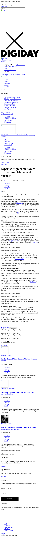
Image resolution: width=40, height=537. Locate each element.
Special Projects (9, 117)
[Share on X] (6, 328)
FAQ (5, 68)
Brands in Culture (9, 104)
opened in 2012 (19, 259)
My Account (4, 114)
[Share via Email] (8, 328)
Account (3, 476)
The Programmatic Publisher (12, 97)
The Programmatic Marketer (12, 99)
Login (9, 60)
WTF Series (8, 120)
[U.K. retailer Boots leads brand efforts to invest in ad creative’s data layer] (4, 387)
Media (6, 140)
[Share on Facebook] (3, 328)
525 (18, 213)
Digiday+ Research (10, 118)
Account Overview (10, 70)
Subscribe (4, 60)
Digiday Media (8, 530)
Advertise (7, 525)
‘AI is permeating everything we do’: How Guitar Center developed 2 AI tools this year (18, 428)
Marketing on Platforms (11, 100)
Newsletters (7, 122)
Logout (6, 71)
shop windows (13, 241)
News (2, 75)
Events (18, 75)
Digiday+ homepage (10, 66)
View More (4, 345)
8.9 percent (19, 203)
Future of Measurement (7, 388)
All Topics (7, 109)
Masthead (7, 529)
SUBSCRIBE (5, 162)
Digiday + (8, 75)
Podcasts (13, 75)
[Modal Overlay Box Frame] (10, 493)
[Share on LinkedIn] (1, 328)
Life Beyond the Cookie (11, 102)
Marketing (7, 141)
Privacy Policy (8, 527)
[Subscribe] (4, 58)
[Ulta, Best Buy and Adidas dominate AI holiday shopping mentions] (4, 353)
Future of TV (8, 145)
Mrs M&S (33, 282)
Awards (23, 75)
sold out (35, 242)
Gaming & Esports (9, 105)
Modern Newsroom (10, 107)
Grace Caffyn (7, 180)
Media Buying (8, 143)
